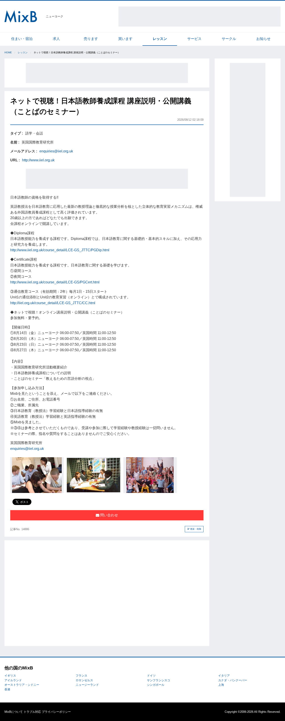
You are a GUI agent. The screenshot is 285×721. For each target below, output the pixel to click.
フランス (81, 675)
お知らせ (263, 39)
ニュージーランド (87, 684)
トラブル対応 (32, 711)
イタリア (224, 675)
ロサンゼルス (84, 680)
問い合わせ (108, 515)
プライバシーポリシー (56, 711)
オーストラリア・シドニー (21, 684)
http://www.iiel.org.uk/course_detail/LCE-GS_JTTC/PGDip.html (59, 250)
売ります (91, 39)
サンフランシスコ (158, 680)
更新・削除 (195, 529)
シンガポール (155, 684)
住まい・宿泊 (22, 39)
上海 (221, 684)
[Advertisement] (199, 16)
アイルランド (13, 680)
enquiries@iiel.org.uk (56, 151)
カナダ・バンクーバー (232, 680)
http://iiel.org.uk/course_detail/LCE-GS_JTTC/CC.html (52, 303)
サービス (194, 39)
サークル (229, 39)
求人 (56, 39)
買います (125, 39)
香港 (7, 689)
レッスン (160, 39)
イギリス (10, 675)
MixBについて (13, 711)
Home (8, 52)
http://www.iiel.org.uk (38, 160)
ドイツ (151, 675)
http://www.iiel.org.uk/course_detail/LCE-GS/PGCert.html (55, 282)
